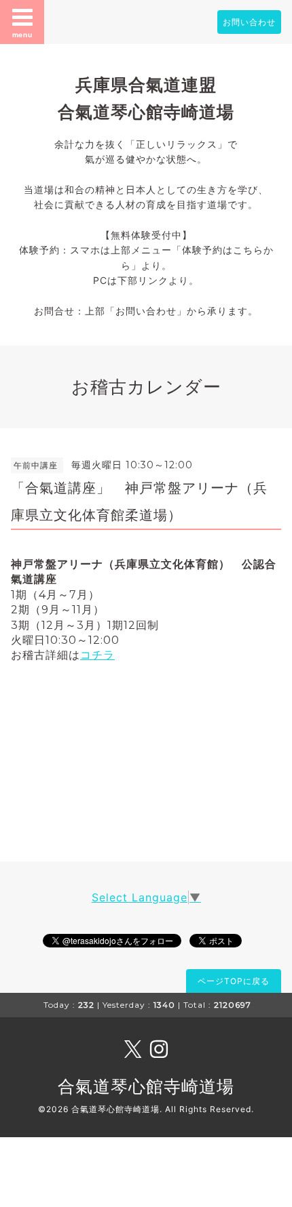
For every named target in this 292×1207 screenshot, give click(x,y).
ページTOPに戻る (234, 981)
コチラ (97, 655)
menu (22, 34)
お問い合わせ (249, 22)
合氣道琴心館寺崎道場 (146, 1086)
